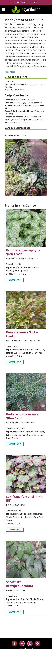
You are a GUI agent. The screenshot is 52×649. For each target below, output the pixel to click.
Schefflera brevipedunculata (19, 584)
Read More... (10, 71)
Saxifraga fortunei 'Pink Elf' (24, 498)
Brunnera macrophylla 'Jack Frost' (23, 252)
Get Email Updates (20, 2)
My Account (34, 2)
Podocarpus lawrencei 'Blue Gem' (23, 416)
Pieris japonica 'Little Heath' (22, 334)
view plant (15, 280)
